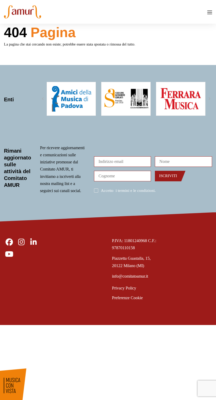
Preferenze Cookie (127, 298)
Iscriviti (168, 176)
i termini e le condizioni (135, 190)
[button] (43, 99)
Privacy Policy (124, 288)
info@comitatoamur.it (130, 276)
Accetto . (128, 190)
